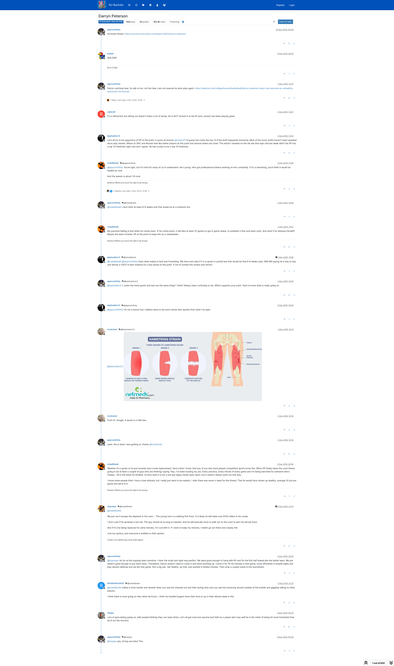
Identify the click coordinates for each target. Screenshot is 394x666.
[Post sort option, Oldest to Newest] (274, 22)
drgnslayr (111, 506)
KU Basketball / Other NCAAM (111, 22)
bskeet (110, 53)
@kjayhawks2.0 (131, 281)
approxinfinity (113, 29)
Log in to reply (285, 21)
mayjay (110, 613)
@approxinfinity (129, 163)
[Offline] (102, 31)
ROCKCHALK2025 (115, 583)
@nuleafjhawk (130, 203)
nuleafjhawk (113, 163)
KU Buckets (116, 4)
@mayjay (128, 637)
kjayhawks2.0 (113, 136)
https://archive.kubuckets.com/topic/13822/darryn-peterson (155, 33)
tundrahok (112, 329)
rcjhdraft (111, 112)
